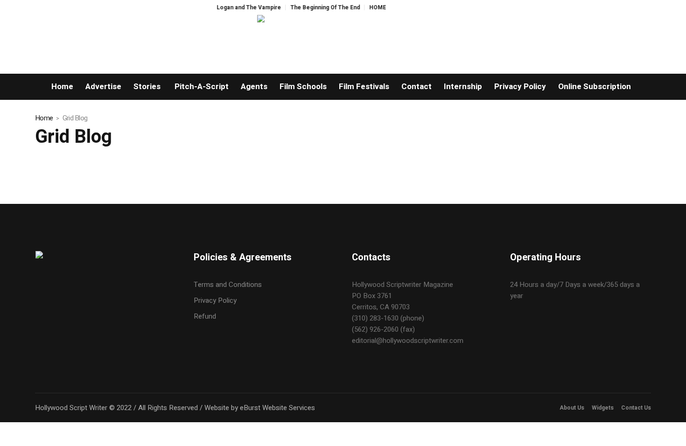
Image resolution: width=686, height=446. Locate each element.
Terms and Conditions (228, 284)
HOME (371, 7)
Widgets (603, 408)
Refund (205, 316)
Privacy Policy (215, 300)
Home (44, 118)
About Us (572, 408)
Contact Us (636, 408)
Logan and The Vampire (242, 7)
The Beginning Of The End (319, 7)
